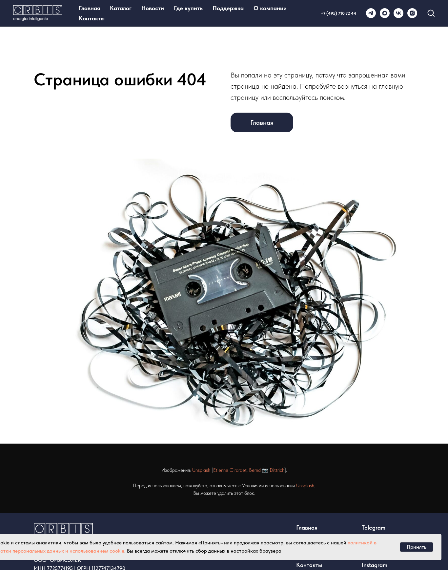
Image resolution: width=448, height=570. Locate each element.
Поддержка (228, 8)
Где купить (188, 8)
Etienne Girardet (230, 470)
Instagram (374, 564)
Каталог (121, 8)
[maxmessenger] (385, 13)
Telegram (373, 527)
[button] (431, 13)
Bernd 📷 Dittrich (266, 470)
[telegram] (371, 13)
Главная (89, 8)
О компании (270, 8)
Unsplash (201, 470)
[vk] (398, 13)
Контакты (92, 18)
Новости (152, 8)
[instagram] (412, 13)
